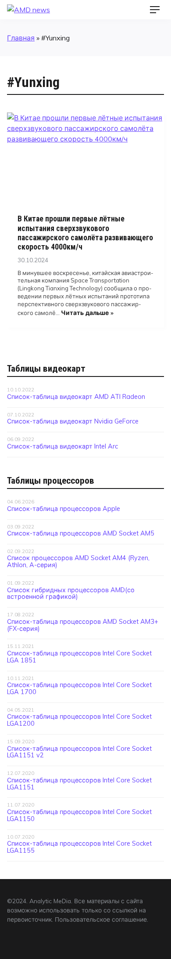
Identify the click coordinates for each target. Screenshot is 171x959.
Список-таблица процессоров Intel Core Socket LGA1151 (79, 783)
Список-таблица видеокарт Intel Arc (62, 446)
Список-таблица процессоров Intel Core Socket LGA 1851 (79, 656)
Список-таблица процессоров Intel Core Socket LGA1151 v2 (79, 752)
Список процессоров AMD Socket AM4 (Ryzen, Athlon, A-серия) (78, 561)
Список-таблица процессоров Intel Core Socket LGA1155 (79, 847)
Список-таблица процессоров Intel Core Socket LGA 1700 (79, 688)
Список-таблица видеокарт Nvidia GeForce (73, 421)
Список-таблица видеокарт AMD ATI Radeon (76, 397)
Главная (21, 37)
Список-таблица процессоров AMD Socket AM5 (80, 533)
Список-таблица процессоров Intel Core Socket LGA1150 (79, 815)
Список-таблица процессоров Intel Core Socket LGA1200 (79, 720)
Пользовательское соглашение (101, 919)
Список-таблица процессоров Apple (63, 509)
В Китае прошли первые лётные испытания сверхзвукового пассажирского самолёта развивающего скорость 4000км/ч (85, 232)
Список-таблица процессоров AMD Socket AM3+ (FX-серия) (82, 625)
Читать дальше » (87, 312)
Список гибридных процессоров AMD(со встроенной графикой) (71, 593)
